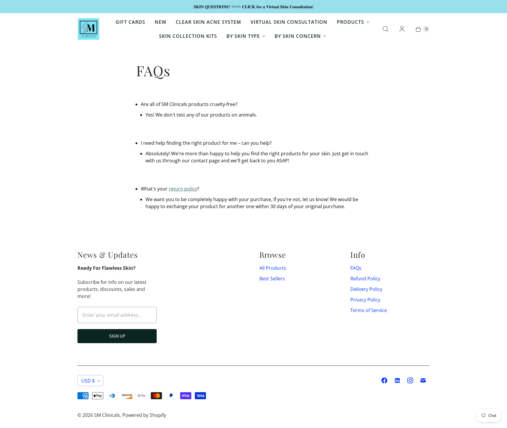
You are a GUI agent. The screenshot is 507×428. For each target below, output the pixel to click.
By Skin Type (243, 36)
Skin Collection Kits (188, 36)
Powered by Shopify (144, 415)
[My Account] (402, 29)
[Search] (385, 29)
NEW (160, 22)
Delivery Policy (366, 289)
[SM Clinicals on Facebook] (384, 380)
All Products (272, 268)
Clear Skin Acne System (208, 22)
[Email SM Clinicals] (423, 380)
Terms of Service (368, 310)
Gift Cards (130, 22)
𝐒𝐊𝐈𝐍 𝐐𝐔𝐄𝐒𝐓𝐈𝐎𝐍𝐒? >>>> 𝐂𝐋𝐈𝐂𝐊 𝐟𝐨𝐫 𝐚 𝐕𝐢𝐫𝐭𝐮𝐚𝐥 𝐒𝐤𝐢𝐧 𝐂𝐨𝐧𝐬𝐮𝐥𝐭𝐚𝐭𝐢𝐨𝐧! (254, 6)
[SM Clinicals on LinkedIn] (397, 380)
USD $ (88, 381)
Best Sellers (272, 278)
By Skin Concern (298, 36)
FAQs (355, 268)
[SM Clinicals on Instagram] (410, 380)
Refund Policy (365, 278)
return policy (183, 189)
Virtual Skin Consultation (289, 22)
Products (350, 22)
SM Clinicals (107, 415)
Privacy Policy (365, 299)
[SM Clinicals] (88, 29)
